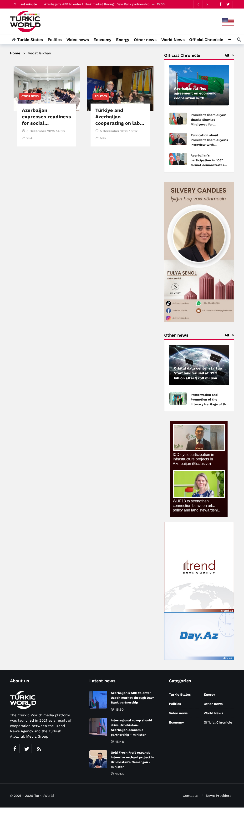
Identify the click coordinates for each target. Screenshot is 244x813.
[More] (229, 39)
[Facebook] (221, 4)
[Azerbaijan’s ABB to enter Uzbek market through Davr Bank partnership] (98, 700)
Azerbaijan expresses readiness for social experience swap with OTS (46, 123)
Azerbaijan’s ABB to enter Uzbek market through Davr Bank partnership (96, 4)
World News (213, 713)
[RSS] (38, 748)
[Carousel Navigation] (202, 4)
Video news (178, 713)
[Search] (239, 39)
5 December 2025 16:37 (118, 131)
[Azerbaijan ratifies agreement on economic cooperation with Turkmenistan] (199, 85)
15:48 (119, 742)
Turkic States (180, 694)
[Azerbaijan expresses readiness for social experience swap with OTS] (47, 88)
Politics (101, 96)
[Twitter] (228, 4)
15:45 (119, 774)
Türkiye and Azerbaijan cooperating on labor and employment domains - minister (120, 123)
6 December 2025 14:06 (45, 131)
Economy (176, 722)
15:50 (119, 709)
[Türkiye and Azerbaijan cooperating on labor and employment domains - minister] (120, 88)
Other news (30, 96)
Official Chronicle (218, 722)
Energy (209, 694)
